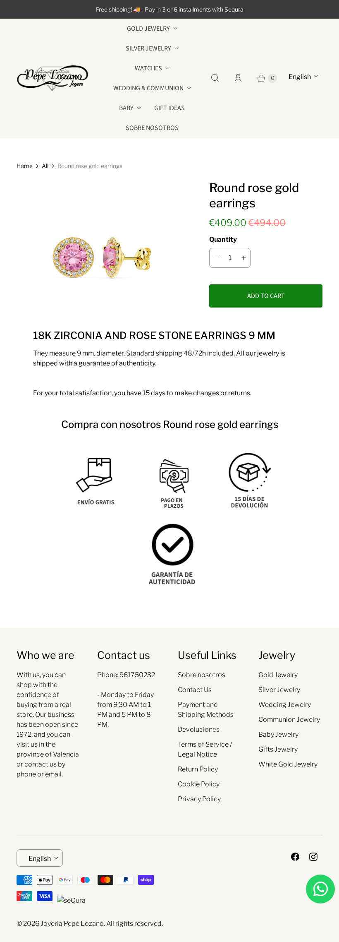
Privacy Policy (199, 799)
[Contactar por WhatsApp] (320, 889)
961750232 (137, 675)
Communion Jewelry (289, 719)
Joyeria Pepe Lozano (72, 924)
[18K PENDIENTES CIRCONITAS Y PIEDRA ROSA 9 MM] (101, 236)
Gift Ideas (169, 108)
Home (25, 165)
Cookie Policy (199, 784)
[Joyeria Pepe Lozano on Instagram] (313, 856)
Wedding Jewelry (284, 705)
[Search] (215, 78)
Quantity (223, 239)
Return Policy (198, 769)
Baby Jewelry (278, 734)
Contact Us (195, 690)
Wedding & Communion (148, 88)
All (45, 165)
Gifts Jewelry (278, 749)
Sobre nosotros (152, 127)
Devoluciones (199, 729)
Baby (126, 108)
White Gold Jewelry (288, 764)
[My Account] (238, 78)
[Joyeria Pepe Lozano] (53, 78)
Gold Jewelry (148, 28)
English (300, 77)
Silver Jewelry (148, 48)
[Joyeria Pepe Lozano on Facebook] (295, 856)
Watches (148, 68)
